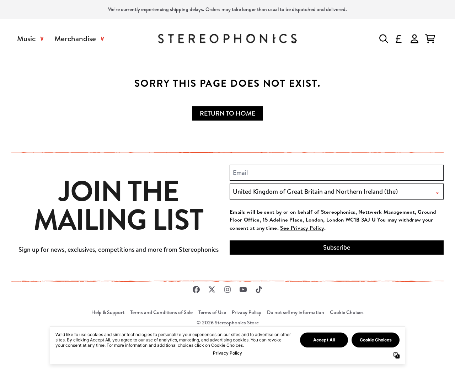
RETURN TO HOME (227, 113)
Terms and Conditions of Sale (161, 312)
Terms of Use (212, 312)
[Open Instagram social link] (227, 289)
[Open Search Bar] (383, 39)
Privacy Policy (246, 312)
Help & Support (107, 312)
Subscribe (336, 247)
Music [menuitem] (26, 38)
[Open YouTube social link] (243, 289)
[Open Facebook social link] (196, 289)
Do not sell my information (295, 312)
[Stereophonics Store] (227, 38)
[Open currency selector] (399, 39)
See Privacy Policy (302, 228)
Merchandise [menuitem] (75, 38)
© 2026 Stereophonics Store (228, 322)
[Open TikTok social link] (259, 289)
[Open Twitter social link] (212, 289)
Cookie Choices (347, 312)
